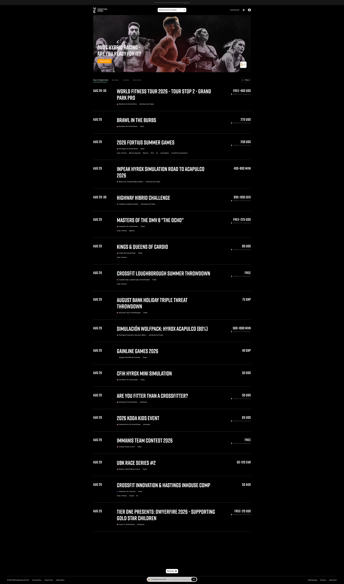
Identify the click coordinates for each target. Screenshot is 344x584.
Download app (312, 580)
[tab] (100, 80)
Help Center (333, 580)
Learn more (186, 2)
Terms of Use (48, 580)
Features (323, 580)
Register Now (104, 61)
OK (194, 579)
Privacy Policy (36, 580)
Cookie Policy (60, 580)
